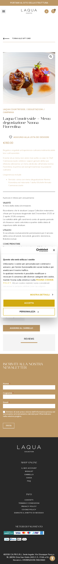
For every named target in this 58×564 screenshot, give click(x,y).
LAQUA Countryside (14, 109)
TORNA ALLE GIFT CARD (21, 38)
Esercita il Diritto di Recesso (29, 513)
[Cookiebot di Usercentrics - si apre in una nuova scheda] (36, 250)
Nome (6, 384)
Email (6, 403)
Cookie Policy (29, 510)
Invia (8, 425)
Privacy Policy (29, 506)
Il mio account (29, 468)
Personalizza (27, 311)
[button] (3, 11)
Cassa (29, 478)
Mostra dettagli (40, 295)
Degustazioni (35, 109)
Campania (8, 112)
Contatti (29, 500)
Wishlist (29, 471)
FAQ (29, 481)
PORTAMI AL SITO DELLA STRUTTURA (29, 3)
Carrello (29, 474)
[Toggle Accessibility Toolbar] (52, 558)
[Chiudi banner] (54, 250)
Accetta (29, 303)
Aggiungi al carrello (21, 328)
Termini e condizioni (29, 503)
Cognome (8, 393)
